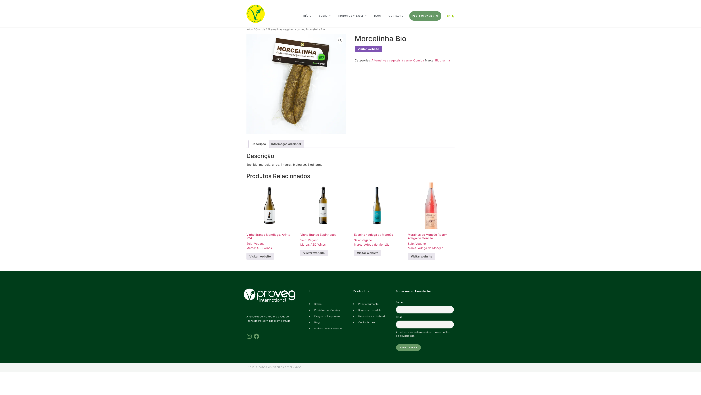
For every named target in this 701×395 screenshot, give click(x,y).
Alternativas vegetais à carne (285, 29)
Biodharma (442, 60)
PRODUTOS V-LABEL (350, 15)
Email (399, 317)
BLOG (377, 15)
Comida (260, 29)
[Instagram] (448, 16)
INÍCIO (307, 15)
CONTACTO (396, 15)
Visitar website (368, 49)
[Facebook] (453, 16)
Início (249, 29)
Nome (399, 302)
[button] (340, 40)
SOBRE (323, 15)
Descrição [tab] (259, 144)
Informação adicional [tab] (286, 144)
